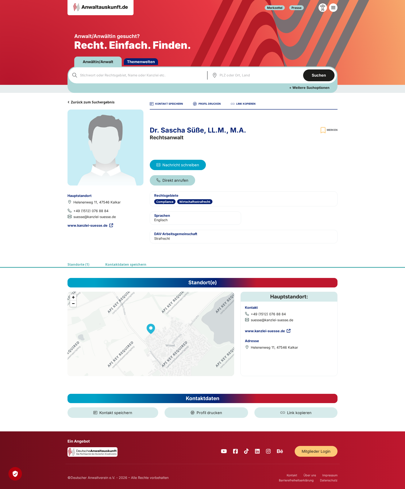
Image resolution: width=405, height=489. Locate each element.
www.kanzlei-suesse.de (88, 225)
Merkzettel (274, 7)
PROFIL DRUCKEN (209, 103)
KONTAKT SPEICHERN (169, 103)
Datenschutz (329, 480)
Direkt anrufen (175, 180)
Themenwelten (141, 62)
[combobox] (137, 75)
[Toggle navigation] (333, 7)
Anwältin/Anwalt (98, 62)
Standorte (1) (78, 264)
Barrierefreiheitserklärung (296, 480)
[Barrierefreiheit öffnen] (323, 7)
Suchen (319, 75)
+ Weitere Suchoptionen (309, 87)
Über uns (310, 475)
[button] (151, 329)
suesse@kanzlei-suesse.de (94, 217)
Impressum (330, 475)
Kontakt (292, 475)
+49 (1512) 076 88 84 (90, 211)
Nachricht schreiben (180, 165)
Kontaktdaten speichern (125, 264)
